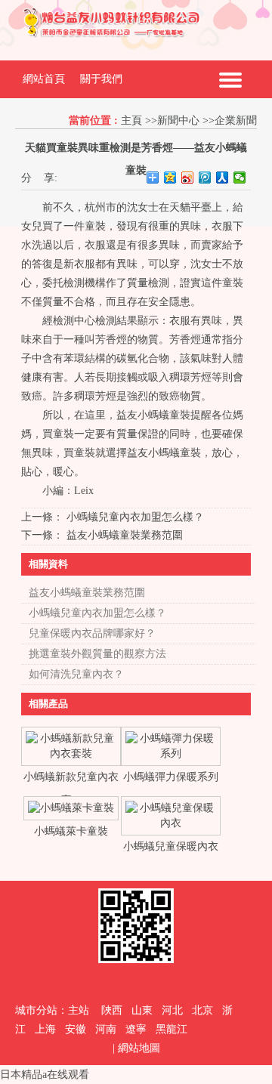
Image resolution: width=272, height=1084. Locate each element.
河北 (172, 1010)
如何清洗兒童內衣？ (76, 674)
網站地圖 (139, 1048)
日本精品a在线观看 (44, 1074)
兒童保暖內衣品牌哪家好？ (92, 633)
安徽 (75, 1029)
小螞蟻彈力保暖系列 (170, 777)
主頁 (131, 120)
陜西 (111, 1010)
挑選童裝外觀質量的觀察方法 (97, 653)
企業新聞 (236, 120)
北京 (202, 1010)
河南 (105, 1029)
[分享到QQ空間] (170, 177)
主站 (78, 1010)
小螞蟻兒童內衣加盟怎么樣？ (135, 517)
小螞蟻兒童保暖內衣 (170, 846)
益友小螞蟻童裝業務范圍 (124, 535)
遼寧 (136, 1029)
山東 (142, 1010)
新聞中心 (178, 120)
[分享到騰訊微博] (205, 177)
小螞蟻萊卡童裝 (71, 831)
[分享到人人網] (222, 177)
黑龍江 (171, 1029)
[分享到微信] (239, 177)
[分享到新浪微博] (187, 177)
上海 (45, 1029)
